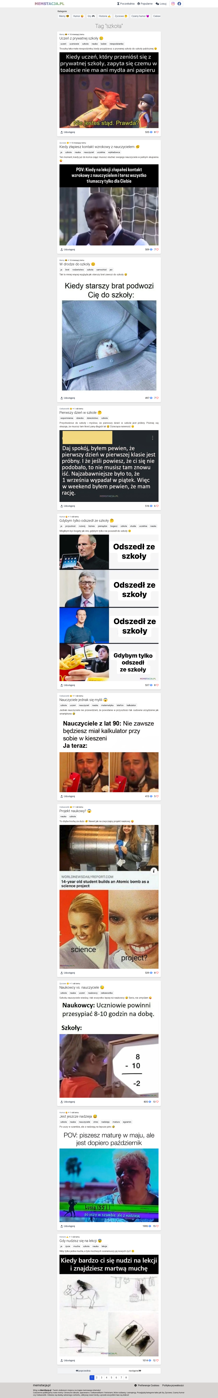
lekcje (104, 1246)
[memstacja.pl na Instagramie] (173, 3)
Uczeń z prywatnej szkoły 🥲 (81, 38)
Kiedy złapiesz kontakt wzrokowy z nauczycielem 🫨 (99, 147)
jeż (111, 269)
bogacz (113, 526)
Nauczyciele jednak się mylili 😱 (83, 700)
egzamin (127, 1122)
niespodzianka (116, 44)
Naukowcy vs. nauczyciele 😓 (81, 987)
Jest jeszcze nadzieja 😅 (78, 1116)
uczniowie (74, 44)
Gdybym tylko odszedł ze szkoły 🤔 (86, 521)
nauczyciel (89, 152)
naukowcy (93, 993)
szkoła (85, 44)
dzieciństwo (92, 418)
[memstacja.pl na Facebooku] (179, 3)
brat (67, 269)
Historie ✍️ (105, 16)
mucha (76, 1246)
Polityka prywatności (173, 1385)
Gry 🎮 (91, 16)
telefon (120, 705)
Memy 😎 (64, 16)
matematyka (107, 705)
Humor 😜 (78, 16)
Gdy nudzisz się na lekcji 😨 (80, 1241)
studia (133, 526)
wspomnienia (67, 418)
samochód (101, 269)
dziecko (80, 418)
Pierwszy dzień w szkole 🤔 (80, 413)
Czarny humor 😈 (140, 16)
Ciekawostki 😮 (65, 409)
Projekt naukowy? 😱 (75, 811)
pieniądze (102, 526)
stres (95, 1122)
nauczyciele (84, 1122)
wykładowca (114, 152)
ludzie (103, 44)
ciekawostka (107, 993)
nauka (95, 44)
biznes (92, 526)
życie (67, 1246)
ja (61, 152)
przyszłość (70, 526)
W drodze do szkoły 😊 (77, 264)
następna (134, 1370)
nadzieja (105, 1122)
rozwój (82, 526)
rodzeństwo (78, 269)
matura (116, 1122)
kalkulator (131, 705)
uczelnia (101, 152)
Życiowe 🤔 (121, 16)
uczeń (63, 44)
